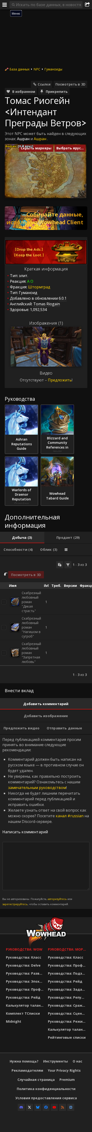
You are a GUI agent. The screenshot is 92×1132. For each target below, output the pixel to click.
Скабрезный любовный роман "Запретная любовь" (31, 653)
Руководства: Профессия (26, 989)
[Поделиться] (87, 4)
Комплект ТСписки (23, 1013)
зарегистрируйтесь (15, 904)
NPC (36, 69)
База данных (19, 69)
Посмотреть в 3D (70, 84)
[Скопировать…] (59, 564)
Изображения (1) (46, 323)
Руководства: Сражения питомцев (68, 1005)
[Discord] (21, 1107)
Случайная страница (36, 1079)
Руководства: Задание (68, 989)
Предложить (60, 380)
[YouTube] (54, 1107)
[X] (29, 1107)
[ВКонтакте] (70, 1107)
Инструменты (55, 1061)
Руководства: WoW (24, 949)
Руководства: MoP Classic (68, 949)
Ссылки (44, 84)
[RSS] (62, 1107)
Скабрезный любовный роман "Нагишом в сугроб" (31, 627)
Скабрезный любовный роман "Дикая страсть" (31, 602)
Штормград (39, 287)
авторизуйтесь (57, 899)
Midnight (13, 1021)
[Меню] (4, 4)
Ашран (23, 138)
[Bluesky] (37, 1107)
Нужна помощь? (24, 1061)
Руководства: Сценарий (68, 1013)
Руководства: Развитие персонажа (26, 973)
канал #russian (70, 815)
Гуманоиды (53, 69)
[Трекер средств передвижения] (46, 218)
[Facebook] (46, 1107)
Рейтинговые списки (67, 1037)
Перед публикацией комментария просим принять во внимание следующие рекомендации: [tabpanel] (45, 821)
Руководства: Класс (23, 957)
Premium (67, 1079)
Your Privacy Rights (64, 1070)
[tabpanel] (46, 619)
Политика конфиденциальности (46, 1089)
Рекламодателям (27, 1070)
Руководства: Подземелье (68, 973)
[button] (41, 184)
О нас (77, 1061)
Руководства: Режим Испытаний (68, 1021)
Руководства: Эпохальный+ (26, 981)
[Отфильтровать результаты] (67, 564)
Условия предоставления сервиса (46, 1098)
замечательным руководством (37, 787)
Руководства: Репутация (68, 997)
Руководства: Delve (23, 965)
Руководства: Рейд (23, 997)
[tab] (22, 538)
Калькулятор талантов (26, 1005)
